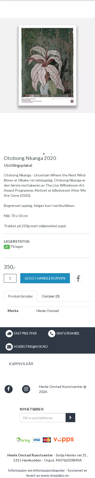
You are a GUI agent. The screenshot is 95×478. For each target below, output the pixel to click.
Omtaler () (51, 296)
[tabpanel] (47, 65)
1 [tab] (43, 153)
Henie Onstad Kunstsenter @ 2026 (62, 389)
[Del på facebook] (78, 280)
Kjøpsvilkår (21, 363)
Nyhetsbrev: (32, 409)
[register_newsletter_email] (70, 417)
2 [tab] (51, 153)
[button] (8, 389)
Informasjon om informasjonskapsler (36, 470)
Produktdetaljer (20, 296)
